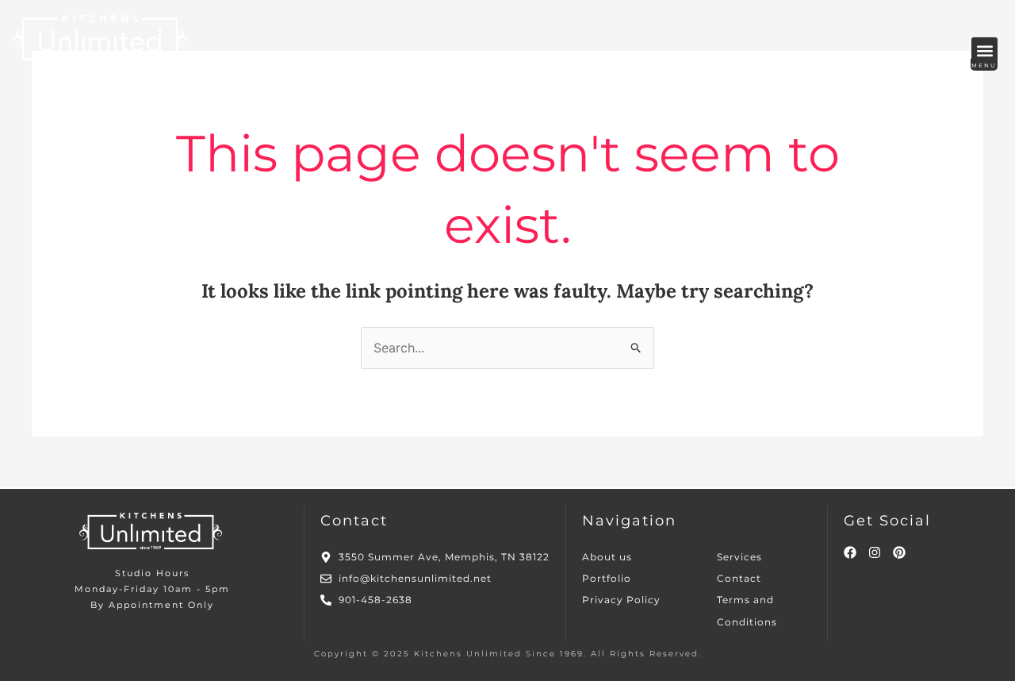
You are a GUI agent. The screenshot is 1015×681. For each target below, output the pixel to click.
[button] (984, 50)
